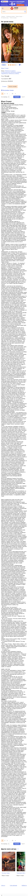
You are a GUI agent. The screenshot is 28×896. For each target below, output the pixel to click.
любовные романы (10, 16)
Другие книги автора (8, 849)
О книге (4, 86)
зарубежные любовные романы (10, 73)
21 (12, 93)
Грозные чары (6, 873)
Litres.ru (3, 885)
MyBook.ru (24, 885)
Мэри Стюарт (19, 16)
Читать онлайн (13, 86)
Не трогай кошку (5, 17)
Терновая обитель (22, 873)
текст (3, 64)
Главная (3, 16)
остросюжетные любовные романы (11, 72)
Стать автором (13, 885)
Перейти (16, 96)
